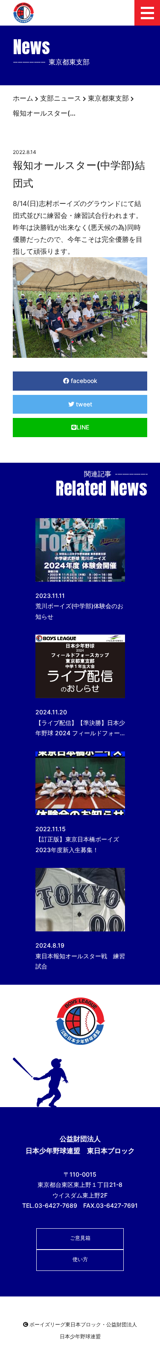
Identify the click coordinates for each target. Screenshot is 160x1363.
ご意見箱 (80, 1238)
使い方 (80, 1259)
